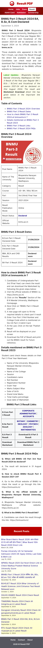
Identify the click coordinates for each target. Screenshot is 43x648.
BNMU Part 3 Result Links (18, 125)
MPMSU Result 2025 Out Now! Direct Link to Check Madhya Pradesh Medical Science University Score (21, 566)
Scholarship (33, 12)
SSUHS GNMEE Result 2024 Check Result (20, 595)
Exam (24, 9)
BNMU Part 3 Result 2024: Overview (23, 108)
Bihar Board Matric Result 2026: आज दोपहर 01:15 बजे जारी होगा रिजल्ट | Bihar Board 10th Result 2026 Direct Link (19, 542)
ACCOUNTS (28, 416)
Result (32, 9)
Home (10, 9)
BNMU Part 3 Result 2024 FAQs (21, 128)
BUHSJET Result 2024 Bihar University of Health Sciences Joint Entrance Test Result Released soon (20, 586)
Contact (21, 640)
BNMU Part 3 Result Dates (19, 111)
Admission (21, 12)
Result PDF (25, 3)
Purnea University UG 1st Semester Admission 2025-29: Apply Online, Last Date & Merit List (21, 554)
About (30, 640)
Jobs (18, 9)
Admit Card (9, 12)
